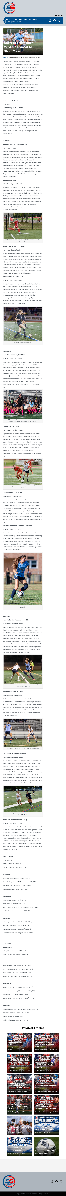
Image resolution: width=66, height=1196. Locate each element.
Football (14, 19)
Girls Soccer (33, 19)
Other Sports (10, 22)
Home (8, 19)
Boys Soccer (23, 19)
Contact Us (58, 15)
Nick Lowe (5, 58)
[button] (50, 20)
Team (19, 22)
